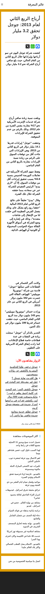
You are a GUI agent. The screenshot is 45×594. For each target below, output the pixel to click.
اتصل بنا (36, 561)
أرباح (34, 424)
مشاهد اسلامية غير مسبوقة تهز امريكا (23, 531)
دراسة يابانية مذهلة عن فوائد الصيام (24, 510)
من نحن (11, 561)
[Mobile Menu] (2, 4)
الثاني (30, 424)
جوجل (26, 424)
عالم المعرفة (36, 4)
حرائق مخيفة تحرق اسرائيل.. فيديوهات (23, 490)
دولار (23, 424)
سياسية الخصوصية (23, 561)
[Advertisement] (22, 256)
